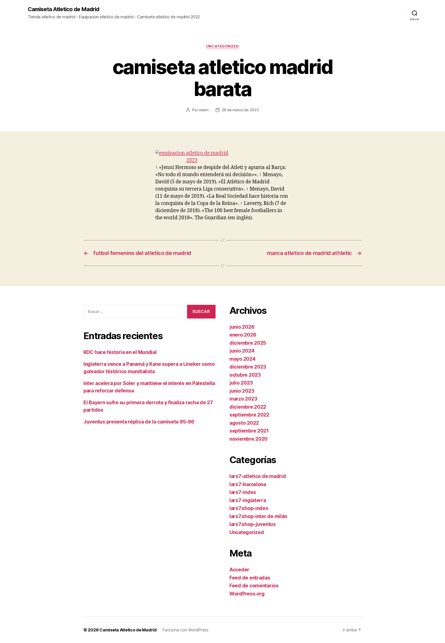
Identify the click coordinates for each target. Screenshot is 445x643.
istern (203, 110)
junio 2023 (241, 391)
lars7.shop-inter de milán (258, 516)
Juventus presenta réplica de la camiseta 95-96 (138, 422)
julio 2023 (241, 383)
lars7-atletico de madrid (257, 476)
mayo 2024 (242, 359)
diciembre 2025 (247, 343)
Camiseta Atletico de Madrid (63, 9)
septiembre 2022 (249, 415)
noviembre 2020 (248, 439)
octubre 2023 (245, 375)
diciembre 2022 (247, 407)
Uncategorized (222, 46)
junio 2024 (241, 351)
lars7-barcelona (247, 484)
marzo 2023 (243, 399)
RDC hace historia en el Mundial (120, 352)
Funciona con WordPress (185, 629)
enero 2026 (242, 335)
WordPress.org (247, 594)
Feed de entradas (249, 578)
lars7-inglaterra (247, 500)
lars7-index (242, 492)
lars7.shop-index (248, 508)
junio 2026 (241, 327)
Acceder (239, 570)
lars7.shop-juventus (252, 524)
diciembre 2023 (247, 367)
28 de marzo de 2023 (240, 110)
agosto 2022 (244, 423)
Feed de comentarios (254, 586)
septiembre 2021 (249, 431)
